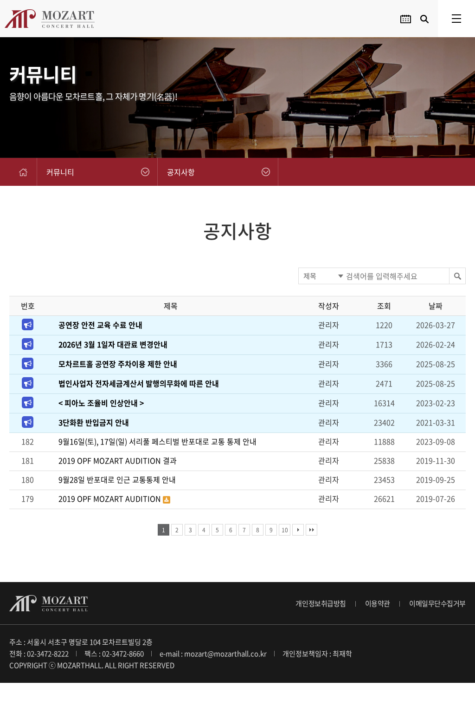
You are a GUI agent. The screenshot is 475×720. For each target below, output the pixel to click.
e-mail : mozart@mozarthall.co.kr (213, 653)
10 (285, 530)
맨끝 (311, 530)
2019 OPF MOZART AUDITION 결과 (117, 460)
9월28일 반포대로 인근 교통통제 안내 (117, 479)
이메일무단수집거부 (437, 603)
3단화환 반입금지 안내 (93, 422)
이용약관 (377, 603)
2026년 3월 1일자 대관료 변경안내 (112, 344)
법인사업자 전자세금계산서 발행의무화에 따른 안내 (138, 383)
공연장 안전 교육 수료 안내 (100, 324)
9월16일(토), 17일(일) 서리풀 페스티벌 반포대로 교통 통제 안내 (157, 441)
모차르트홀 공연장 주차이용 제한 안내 (117, 363)
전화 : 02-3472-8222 (39, 653)
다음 (298, 530)
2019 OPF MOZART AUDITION (110, 498)
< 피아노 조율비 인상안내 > (101, 402)
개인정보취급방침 (320, 603)
